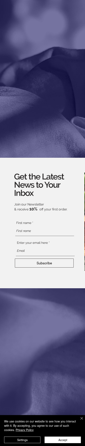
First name (23, 223)
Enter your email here (32, 242)
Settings (22, 440)
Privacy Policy (25, 430)
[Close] (79, 421)
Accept (62, 440)
